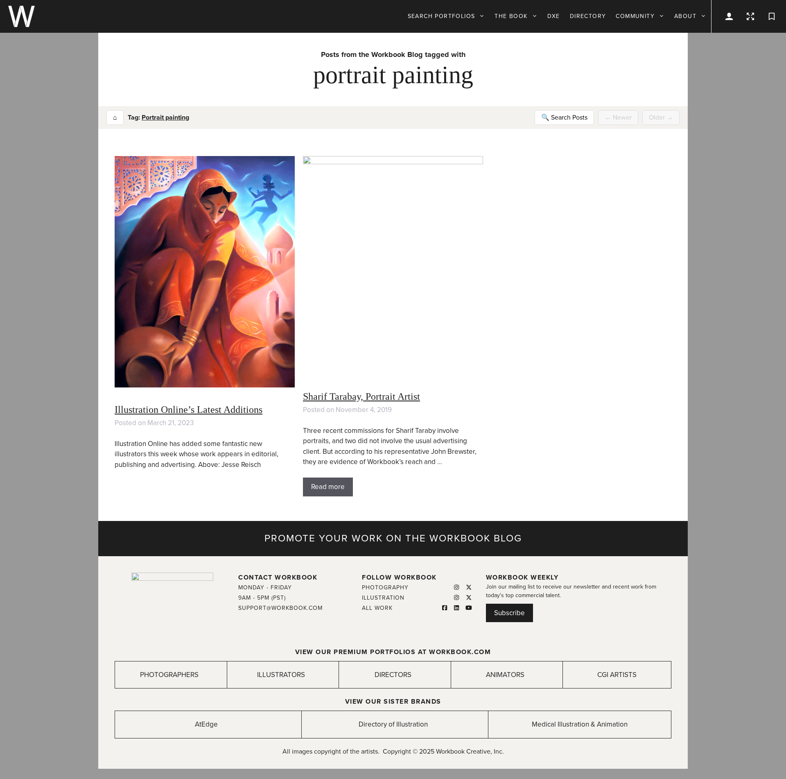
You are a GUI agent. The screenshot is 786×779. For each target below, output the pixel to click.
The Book (511, 16)
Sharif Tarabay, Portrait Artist (361, 396)
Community (635, 16)
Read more (328, 486)
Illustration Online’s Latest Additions (188, 409)
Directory (588, 16)
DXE (553, 16)
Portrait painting (165, 117)
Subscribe (509, 613)
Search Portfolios (441, 16)
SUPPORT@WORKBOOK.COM (280, 608)
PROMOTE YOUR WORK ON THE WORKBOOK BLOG (393, 538)
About (685, 16)
